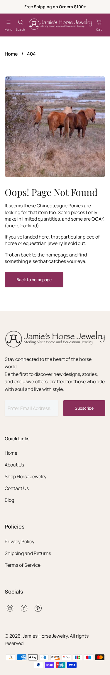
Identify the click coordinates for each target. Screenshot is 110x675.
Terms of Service (22, 565)
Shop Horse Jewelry (25, 476)
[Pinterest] (38, 608)
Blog (9, 500)
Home (11, 54)
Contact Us (17, 488)
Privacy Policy (19, 541)
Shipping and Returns (28, 553)
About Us (14, 464)
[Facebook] (24, 608)
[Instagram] (10, 608)
